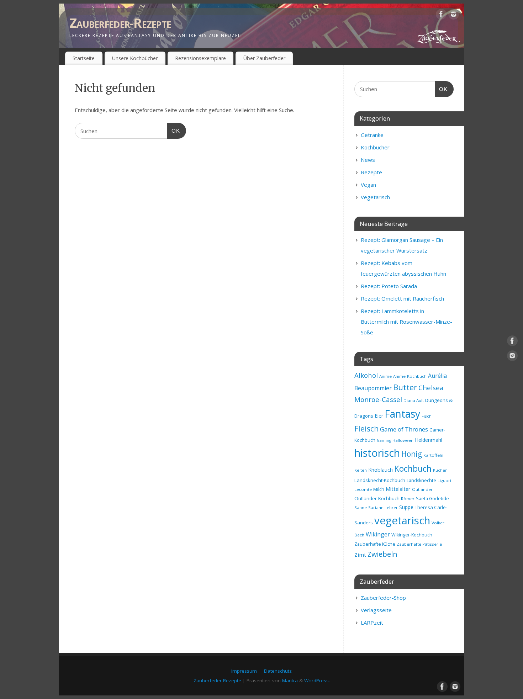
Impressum (244, 671)
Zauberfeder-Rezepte (120, 23)
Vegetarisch (375, 197)
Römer (407, 498)
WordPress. (317, 680)
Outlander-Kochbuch (377, 498)
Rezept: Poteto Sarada (389, 286)
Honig (411, 454)
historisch (377, 453)
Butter (405, 387)
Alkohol (366, 375)
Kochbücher (375, 147)
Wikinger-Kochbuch (411, 535)
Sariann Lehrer (383, 507)
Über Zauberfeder (264, 58)
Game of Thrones (404, 429)
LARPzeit (372, 622)
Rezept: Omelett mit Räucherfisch (402, 298)
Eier (379, 415)
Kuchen (440, 470)
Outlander (422, 489)
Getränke (372, 134)
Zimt (360, 554)
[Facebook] (441, 15)
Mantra (290, 680)
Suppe (406, 507)
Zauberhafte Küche (374, 544)
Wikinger (378, 534)
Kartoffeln (433, 455)
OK (173, 130)
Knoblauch (380, 469)
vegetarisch (402, 520)
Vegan (368, 184)
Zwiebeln (382, 554)
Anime (385, 376)
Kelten (360, 470)
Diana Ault (413, 400)
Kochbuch (413, 468)
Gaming (384, 440)
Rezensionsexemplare (200, 58)
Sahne (360, 507)
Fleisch (366, 429)
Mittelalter (398, 488)
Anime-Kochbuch (410, 376)
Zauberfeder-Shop (383, 597)
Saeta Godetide (432, 499)
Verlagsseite (376, 610)
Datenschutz (278, 671)
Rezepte (371, 172)
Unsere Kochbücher (135, 58)
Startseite (84, 58)
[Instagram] (453, 15)
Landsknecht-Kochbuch (379, 480)
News (368, 159)
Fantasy (402, 413)
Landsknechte (421, 480)
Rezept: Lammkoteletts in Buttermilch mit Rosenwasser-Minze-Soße (406, 321)
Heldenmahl (428, 439)
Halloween (402, 440)
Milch (378, 489)
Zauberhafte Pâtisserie (419, 544)
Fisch (427, 416)
